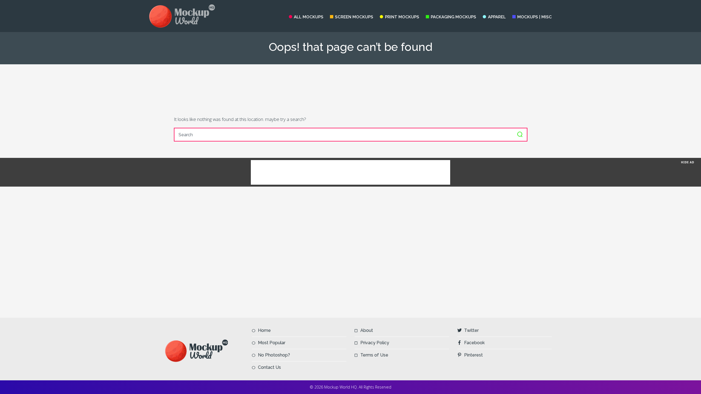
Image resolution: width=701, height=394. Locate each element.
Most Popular (271, 342)
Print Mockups (402, 17)
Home (264, 330)
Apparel (496, 17)
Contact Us (269, 367)
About (366, 330)
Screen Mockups (354, 17)
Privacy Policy (374, 342)
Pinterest (473, 355)
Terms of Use (374, 355)
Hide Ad (687, 162)
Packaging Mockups (453, 17)
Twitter (471, 330)
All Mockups (308, 17)
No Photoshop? (274, 355)
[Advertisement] (350, 89)
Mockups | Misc (534, 17)
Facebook (474, 342)
